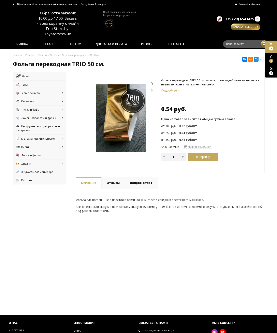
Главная (22, 44)
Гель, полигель (30, 93)
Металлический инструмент (39, 138)
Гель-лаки (27, 101)
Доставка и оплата (111, 44)
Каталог (49, 44)
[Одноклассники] (250, 59)
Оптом (75, 44)
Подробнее (169, 90)
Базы (25, 76)
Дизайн (26, 163)
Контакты (176, 44)
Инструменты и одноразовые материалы (38, 128)
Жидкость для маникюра (37, 172)
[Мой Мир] (256, 59)
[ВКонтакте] (244, 59)
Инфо (146, 44)
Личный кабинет (249, 4)
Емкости (26, 180)
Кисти (25, 147)
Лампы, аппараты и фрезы (38, 118)
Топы (24, 84)
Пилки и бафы (31, 109)
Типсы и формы (31, 155)
